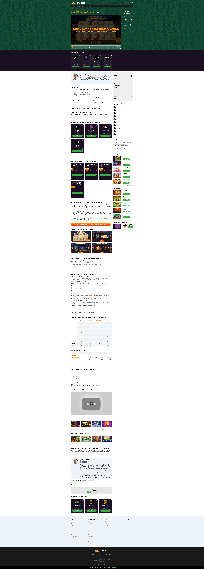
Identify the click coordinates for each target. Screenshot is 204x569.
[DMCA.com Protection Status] (101, 561)
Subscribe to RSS (102, 564)
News (95, 6)
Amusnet (124, 157)
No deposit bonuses (74, 536)
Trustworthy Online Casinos (76, 527)
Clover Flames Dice (126, 202)
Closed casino (73, 525)
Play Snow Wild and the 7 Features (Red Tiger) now (91, 224)
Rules (72, 534)
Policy (106, 525)
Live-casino (90, 529)
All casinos (91, 156)
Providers (72, 539)
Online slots (73, 529)
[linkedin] (80, 462)
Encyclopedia (73, 541)
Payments (90, 523)
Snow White (95, 75)
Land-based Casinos (91, 532)
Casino (73, 6)
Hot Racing (124, 161)
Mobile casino (90, 527)
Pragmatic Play (83, 443)
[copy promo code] (87, 64)
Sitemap (89, 541)
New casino (73, 521)
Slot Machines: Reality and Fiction (119, 143)
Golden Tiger (125, 173)
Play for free (127, 159)
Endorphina (124, 191)
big (71, 168)
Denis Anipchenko (75, 81)
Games (78, 6)
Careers (106, 527)
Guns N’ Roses (90, 295)
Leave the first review (127, 13)
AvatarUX (72, 443)
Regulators (90, 538)
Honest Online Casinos (75, 530)
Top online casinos (74, 532)
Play (75, 66)
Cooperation (107, 521)
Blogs (124, 521)
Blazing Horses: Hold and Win (108, 320)
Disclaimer (107, 523)
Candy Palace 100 (125, 167)
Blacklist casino (74, 523)
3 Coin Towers (125, 190)
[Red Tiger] (131, 76)
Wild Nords (73, 361)
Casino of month (91, 521)
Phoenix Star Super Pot (126, 179)
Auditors (89, 539)
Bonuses (84, 6)
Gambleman (124, 196)
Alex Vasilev (79, 480)
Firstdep (87, 168)
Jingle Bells (74, 364)
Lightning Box (104, 443)
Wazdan (93, 443)
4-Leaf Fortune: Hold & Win (90, 320)
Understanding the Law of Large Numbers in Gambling (123, 142)
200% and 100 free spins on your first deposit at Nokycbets (128, 225)
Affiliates (107, 529)
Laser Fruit (74, 359)
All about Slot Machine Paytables (119, 148)
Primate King (74, 355)
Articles (90, 6)
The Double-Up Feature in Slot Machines (120, 147)
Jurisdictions (90, 536)
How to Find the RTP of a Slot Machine (120, 145)
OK (113, 567)
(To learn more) (109, 567)
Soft (89, 534)
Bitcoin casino (90, 525)
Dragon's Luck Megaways (76, 357)
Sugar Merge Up (99, 320)
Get (77, 174)
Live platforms (90, 543)
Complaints (90, 530)
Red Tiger (72, 429)
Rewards (72, 538)
